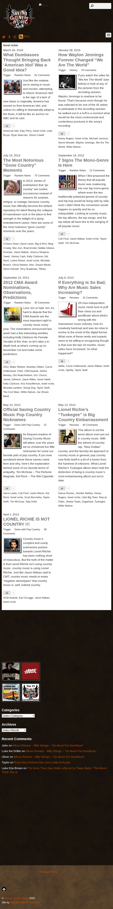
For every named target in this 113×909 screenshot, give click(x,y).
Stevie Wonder (66, 142)
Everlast (7, 252)
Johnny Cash (18, 256)
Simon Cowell (36, 135)
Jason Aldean (21, 252)
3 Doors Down (11, 243)
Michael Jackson (98, 138)
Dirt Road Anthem (22, 375)
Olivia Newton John (23, 264)
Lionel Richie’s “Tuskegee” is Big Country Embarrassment (83, 414)
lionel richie (39, 130)
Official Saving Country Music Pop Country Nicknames (27, 414)
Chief (20, 371)
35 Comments (42, 302)
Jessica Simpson (39, 252)
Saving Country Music (16, 898)
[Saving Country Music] (19, 29)
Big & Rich (41, 243)
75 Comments (42, 175)
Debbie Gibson (46, 248)
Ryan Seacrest (19, 135)
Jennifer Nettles (84, 493)
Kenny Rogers (66, 138)
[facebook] (9, 36)
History (74, 70)
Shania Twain (73, 501)
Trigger (7, 75)
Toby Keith (31, 501)
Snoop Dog (29, 387)
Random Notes (22, 75)
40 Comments (90, 425)
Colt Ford (63, 238)
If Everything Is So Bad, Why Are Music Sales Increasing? (82, 287)
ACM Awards (10, 597)
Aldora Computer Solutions (24, 902)
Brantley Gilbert (35, 366)
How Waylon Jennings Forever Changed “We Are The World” (81, 59)
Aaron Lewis (27, 243)
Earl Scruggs (26, 597)
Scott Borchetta (32, 497)
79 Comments (88, 70)
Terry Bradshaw (28, 269)
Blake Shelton (17, 366)
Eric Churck (40, 375)
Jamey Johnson (12, 379)
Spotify (69, 370)
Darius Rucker (66, 493)
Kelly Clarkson (35, 256)
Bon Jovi (17, 248)
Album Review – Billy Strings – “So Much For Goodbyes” (48, 745)
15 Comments (90, 297)
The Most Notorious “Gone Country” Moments (23, 165)
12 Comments (97, 170)
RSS (27, 36)
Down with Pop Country (27, 425)
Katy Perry (25, 130)
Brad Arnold (30, 248)
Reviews (74, 297)
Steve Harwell (11, 269)
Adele (61, 366)
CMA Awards (31, 371)
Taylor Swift (43, 387)
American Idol (10, 130)
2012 (6, 366)
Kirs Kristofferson (30, 383)
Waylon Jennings (85, 142)
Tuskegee (99, 501)
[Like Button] (7, 126)
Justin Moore (37, 493)
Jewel (6, 256)
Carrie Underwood (76, 366)
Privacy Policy (48, 871)
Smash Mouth (42, 264)
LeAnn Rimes (17, 260)
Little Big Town (90, 497)
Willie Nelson (73, 146)
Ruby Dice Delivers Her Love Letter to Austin (42, 762)
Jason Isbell (43, 379)
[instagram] (15, 36)
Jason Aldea (28, 379)
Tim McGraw (72, 243)
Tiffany (42, 269)
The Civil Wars (11, 392)
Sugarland (87, 501)
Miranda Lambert (12, 387)
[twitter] (4, 36)
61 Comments (42, 75)
